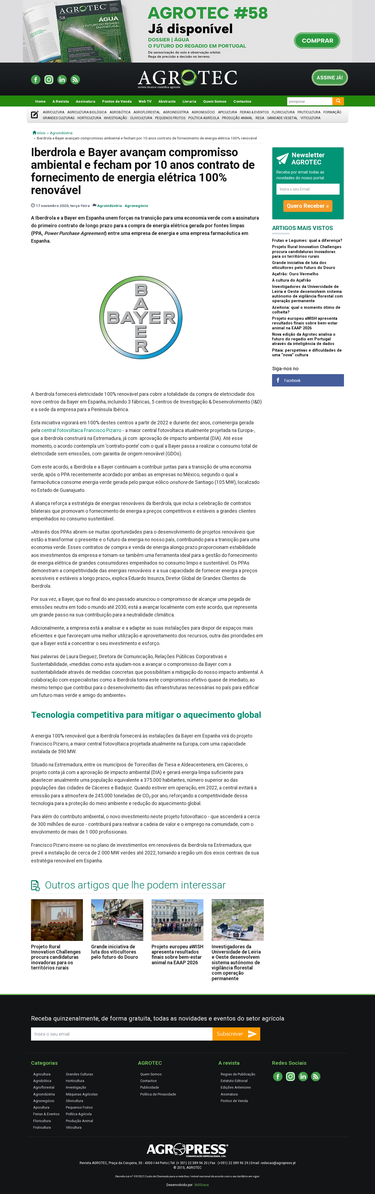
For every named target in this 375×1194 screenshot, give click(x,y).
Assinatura (85, 101)
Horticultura (89, 118)
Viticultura (310, 118)
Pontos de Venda (117, 101)
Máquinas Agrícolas (82, 1094)
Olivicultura (141, 118)
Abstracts (167, 101)
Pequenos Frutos (170, 118)
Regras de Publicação (238, 1074)
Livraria (189, 101)
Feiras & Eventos (254, 112)
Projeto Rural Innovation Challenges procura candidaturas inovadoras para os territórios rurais (56, 957)
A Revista (60, 101)
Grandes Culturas (58, 118)
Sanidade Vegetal (282, 118)
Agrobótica (120, 112)
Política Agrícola (203, 118)
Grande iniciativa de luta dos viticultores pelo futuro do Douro (114, 952)
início (41, 133)
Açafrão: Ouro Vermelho (295, 274)
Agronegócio (203, 112)
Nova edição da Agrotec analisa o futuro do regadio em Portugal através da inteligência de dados (303, 339)
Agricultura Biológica (87, 112)
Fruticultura (309, 112)
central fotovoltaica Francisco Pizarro (81, 430)
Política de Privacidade (158, 1094)
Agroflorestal (146, 112)
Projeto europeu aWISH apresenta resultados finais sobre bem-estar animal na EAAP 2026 (177, 954)
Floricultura (283, 112)
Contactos (242, 101)
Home (40, 101)
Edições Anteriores (236, 1087)
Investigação (115, 118)
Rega (260, 118)
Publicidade (149, 1087)
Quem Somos (214, 101)
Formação (332, 112)
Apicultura (227, 112)
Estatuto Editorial (234, 1081)
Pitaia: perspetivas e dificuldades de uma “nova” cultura (307, 352)
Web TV (145, 101)
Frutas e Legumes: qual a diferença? (307, 240)
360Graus (201, 1185)
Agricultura (53, 112)
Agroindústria (176, 112)
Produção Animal (237, 118)
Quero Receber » (308, 206)
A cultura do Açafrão (291, 280)
